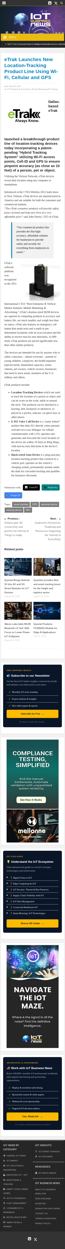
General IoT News (16, 1156)
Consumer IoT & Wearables (13, 1210)
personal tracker (49, 504)
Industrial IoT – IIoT (17, 1175)
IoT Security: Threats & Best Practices (30, 889)
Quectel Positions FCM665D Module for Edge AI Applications (45, 628)
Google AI (15, 495)
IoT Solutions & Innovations (19, 89)
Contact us (41, 1213)
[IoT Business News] (32, 19)
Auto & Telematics (16, 1198)
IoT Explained (45, 1157)
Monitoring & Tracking (12, 1182)
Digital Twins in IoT (21, 877)
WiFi (28, 510)
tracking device (14, 510)
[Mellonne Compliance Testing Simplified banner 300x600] (33, 790)
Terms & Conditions (45, 1218)
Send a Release (43, 1199)
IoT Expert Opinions (49, 1152)
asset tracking (21, 504)
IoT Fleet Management (22, 901)
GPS (34, 504)
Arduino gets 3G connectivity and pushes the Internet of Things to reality (16, 527)
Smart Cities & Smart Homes (16, 1191)
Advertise (40, 1204)
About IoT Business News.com (45, 1191)
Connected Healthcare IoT (24, 907)
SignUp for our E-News (47, 1208)
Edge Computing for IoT (23, 883)
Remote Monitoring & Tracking (45, 89)
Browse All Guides (32, 923)
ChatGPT (33, 487)
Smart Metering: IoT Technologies (28, 913)
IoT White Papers (47, 1173)
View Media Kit (32, 1116)
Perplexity (53, 487)
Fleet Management (17, 1203)
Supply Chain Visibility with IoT (27, 895)
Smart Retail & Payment (12, 1224)
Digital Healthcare (16, 1217)
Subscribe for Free (32, 713)
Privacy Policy (43, 1223)
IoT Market (12, 1161)
